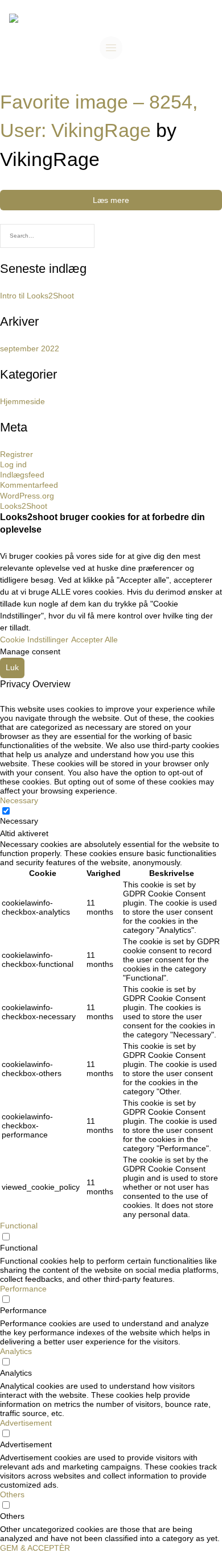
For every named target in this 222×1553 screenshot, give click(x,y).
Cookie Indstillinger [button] (34, 639)
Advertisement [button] (26, 1422)
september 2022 (29, 348)
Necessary (19, 820)
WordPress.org (27, 495)
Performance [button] (23, 1288)
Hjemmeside (22, 401)
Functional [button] (19, 1225)
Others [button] (12, 1494)
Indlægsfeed (22, 474)
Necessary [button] (19, 800)
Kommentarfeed (29, 484)
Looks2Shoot (23, 505)
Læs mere (111, 200)
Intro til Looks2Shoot (37, 295)
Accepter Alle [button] (94, 639)
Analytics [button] (16, 1351)
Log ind (13, 464)
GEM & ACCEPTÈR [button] (35, 1547)
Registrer (16, 454)
